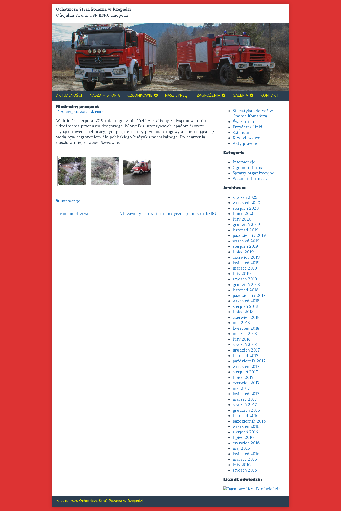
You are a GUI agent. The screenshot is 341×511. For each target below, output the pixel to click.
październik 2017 (249, 361)
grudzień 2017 (246, 350)
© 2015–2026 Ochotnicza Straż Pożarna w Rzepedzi (99, 501)
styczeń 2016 (245, 470)
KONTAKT (270, 96)
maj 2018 (241, 322)
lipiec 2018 (243, 311)
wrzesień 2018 (246, 300)
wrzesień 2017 (246, 366)
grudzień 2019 (246, 224)
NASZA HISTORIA (105, 96)
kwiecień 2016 (246, 453)
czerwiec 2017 (246, 382)
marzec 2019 (245, 268)
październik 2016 (249, 421)
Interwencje (70, 201)
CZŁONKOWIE (139, 96)
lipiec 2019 (243, 251)
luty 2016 (242, 464)
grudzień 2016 (246, 410)
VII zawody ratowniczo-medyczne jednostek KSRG (168, 213)
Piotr (99, 112)
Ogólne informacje (251, 167)
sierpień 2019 (245, 246)
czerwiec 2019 (246, 257)
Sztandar (241, 132)
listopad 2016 (245, 415)
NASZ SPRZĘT (177, 96)
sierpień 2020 (246, 208)
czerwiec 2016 (246, 443)
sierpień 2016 (245, 432)
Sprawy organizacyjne (253, 173)
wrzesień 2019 (246, 241)
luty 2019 (242, 273)
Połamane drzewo (73, 213)
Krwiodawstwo (246, 137)
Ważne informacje (250, 178)
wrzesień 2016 (246, 426)
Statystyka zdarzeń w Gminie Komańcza (253, 113)
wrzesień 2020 (246, 202)
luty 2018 (242, 339)
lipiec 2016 (243, 437)
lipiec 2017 (243, 377)
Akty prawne (245, 143)
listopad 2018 (245, 290)
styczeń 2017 (245, 404)
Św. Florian (243, 121)
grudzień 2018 (246, 284)
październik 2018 (249, 295)
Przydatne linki (247, 127)
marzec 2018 (245, 333)
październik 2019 (249, 235)
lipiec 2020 (243, 213)
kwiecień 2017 (246, 393)
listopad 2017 (245, 355)
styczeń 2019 (245, 279)
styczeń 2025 (245, 197)
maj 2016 (241, 448)
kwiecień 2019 (246, 262)
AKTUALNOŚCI (69, 96)
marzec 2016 (245, 459)
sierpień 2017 (245, 371)
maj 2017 (241, 388)
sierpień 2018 (245, 306)
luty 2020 (242, 219)
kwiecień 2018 (246, 328)
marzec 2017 (245, 399)
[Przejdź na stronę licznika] (252, 488)
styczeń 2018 (245, 344)
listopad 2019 (245, 230)
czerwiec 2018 (246, 317)
